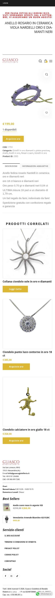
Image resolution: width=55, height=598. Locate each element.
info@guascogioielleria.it (19, 473)
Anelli (5, 153)
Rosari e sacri (27, 153)
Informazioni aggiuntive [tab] (35, 166)
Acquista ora (13, 138)
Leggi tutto (15, 289)
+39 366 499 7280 (13, 479)
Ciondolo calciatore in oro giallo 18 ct (26, 429)
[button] (46, 74)
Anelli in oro (14, 153)
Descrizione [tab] (11, 166)
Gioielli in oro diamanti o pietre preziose (31, 150)
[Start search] (40, 61)
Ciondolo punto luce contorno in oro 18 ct (27, 353)
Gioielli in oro (40, 153)
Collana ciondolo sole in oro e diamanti (27, 281)
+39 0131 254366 (12, 476)
